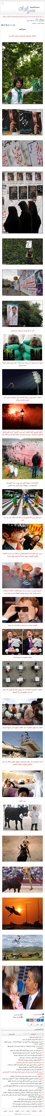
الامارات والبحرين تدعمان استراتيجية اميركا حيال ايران (27, 1106)
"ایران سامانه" (17, 1114)
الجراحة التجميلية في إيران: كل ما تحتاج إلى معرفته (28, 1055)
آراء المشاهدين (39, 1029)
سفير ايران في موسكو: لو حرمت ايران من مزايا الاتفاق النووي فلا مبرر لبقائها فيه (23, 1086)
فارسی (5, 1111)
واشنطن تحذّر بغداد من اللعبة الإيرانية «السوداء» (29, 1069)
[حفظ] (6, 25)
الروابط (17, 1111)
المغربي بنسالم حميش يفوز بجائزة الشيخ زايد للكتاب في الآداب (24, 1065)
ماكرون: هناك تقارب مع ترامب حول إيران (30, 1057)
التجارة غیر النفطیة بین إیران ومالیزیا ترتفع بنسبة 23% (27, 1104)
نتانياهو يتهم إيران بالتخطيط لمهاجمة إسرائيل (30, 16)
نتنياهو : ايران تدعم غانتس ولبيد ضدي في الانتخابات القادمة (26, 1076)
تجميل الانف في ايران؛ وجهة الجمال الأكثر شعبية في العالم (26, 1050)
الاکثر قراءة (11, 1034)
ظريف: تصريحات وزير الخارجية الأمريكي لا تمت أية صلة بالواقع (25, 1081)
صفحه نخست (40, 23)
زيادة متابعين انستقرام (36, 1037)
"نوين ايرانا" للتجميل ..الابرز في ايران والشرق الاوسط (27, 1053)
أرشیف (27, 1111)
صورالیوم (22, 29)
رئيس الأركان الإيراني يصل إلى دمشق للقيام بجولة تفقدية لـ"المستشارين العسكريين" (23, 1073)
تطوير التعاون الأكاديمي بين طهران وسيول (30, 1067)
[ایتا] (24, 1020)
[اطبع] (2, 25)
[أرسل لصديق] (4, 25)
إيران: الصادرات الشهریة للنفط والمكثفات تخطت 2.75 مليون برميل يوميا (22, 1078)
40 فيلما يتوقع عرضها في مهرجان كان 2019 (30, 1060)
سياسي (34, 23)
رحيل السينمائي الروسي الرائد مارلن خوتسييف (29, 1062)
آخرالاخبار (33, 1034)
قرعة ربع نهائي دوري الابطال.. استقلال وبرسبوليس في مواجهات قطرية (22, 1092)
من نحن (11, 1111)
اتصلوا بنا (34, 1111)
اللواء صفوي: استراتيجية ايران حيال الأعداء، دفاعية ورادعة (26, 1083)
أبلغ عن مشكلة (16, 1017)
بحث (22, 1111)
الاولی (40, 1111)
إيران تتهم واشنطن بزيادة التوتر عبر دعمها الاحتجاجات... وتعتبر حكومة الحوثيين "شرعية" (23, 1043)
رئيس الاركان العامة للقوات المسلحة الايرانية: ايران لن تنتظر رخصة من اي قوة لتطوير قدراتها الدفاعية (22, 1096)
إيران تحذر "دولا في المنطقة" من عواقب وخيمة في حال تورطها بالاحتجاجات (25, 1047)
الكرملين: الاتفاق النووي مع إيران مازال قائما (30, 1099)
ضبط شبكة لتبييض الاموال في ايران (32, 1039)
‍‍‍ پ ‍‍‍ (11, 25)
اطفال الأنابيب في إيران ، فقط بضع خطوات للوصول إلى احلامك (25, 1090)
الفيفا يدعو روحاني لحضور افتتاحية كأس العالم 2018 (28, 1101)
